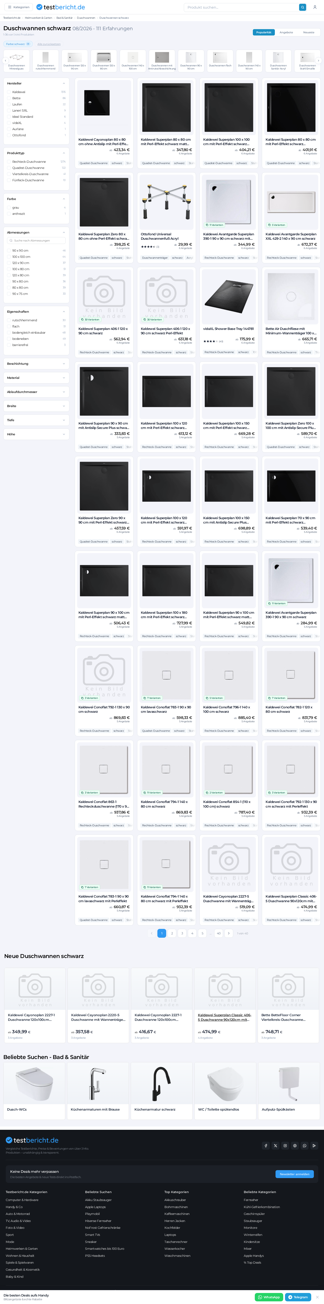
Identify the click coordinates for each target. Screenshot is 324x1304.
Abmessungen (18, 232)
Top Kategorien (176, 1192)
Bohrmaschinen (176, 1207)
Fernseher (251, 1200)
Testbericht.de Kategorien (26, 1192)
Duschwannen (86, 17)
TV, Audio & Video (18, 1221)
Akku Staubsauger (98, 1200)
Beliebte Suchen (98, 1192)
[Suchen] (302, 7)
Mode (10, 1242)
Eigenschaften (18, 312)
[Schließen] (317, 1297)
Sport (10, 1235)
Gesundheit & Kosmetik (23, 1270)
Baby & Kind (14, 1277)
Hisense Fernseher (98, 1221)
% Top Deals (252, 1263)
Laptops (170, 1235)
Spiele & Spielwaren (20, 1263)
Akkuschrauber (175, 1200)
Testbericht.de (11, 17)
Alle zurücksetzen (49, 44)
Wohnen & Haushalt (20, 1256)
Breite (11, 406)
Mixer (248, 1249)
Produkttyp (15, 153)
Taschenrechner (175, 1242)
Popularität (263, 32)
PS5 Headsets (95, 1256)
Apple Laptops (95, 1207)
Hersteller (14, 83)
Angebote (286, 32)
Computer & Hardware (22, 1200)
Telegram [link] (301, 1297)
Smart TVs (92, 1235)
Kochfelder (172, 1228)
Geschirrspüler (254, 1214)
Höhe (11, 434)
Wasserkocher (174, 1249)
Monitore (250, 1228)
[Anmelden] (315, 7)
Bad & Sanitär (64, 17)
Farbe (11, 199)
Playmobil (92, 1214)
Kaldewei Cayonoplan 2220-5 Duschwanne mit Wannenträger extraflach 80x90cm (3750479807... (97, 1022)
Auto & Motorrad (18, 1214)
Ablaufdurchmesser (22, 392)
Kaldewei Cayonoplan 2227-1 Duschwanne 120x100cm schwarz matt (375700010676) (32, 1019)
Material (13, 378)
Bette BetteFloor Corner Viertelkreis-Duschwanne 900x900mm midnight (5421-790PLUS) (285, 1022)
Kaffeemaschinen (177, 1214)
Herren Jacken (174, 1221)
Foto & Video (15, 1228)
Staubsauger (253, 1221)
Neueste (308, 32)
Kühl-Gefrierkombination (262, 1207)
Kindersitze (252, 1242)
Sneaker (91, 1242)
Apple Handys (254, 1256)
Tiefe (10, 420)
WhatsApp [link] (272, 1297)
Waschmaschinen (177, 1256)
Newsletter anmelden (294, 1174)
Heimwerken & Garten (38, 17)
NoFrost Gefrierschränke (102, 1228)
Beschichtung (17, 364)
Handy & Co (14, 1207)
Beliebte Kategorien (260, 1192)
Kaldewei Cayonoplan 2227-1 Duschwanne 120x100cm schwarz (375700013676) (158, 1019)
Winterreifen (253, 1235)
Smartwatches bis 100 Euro (104, 1249)
